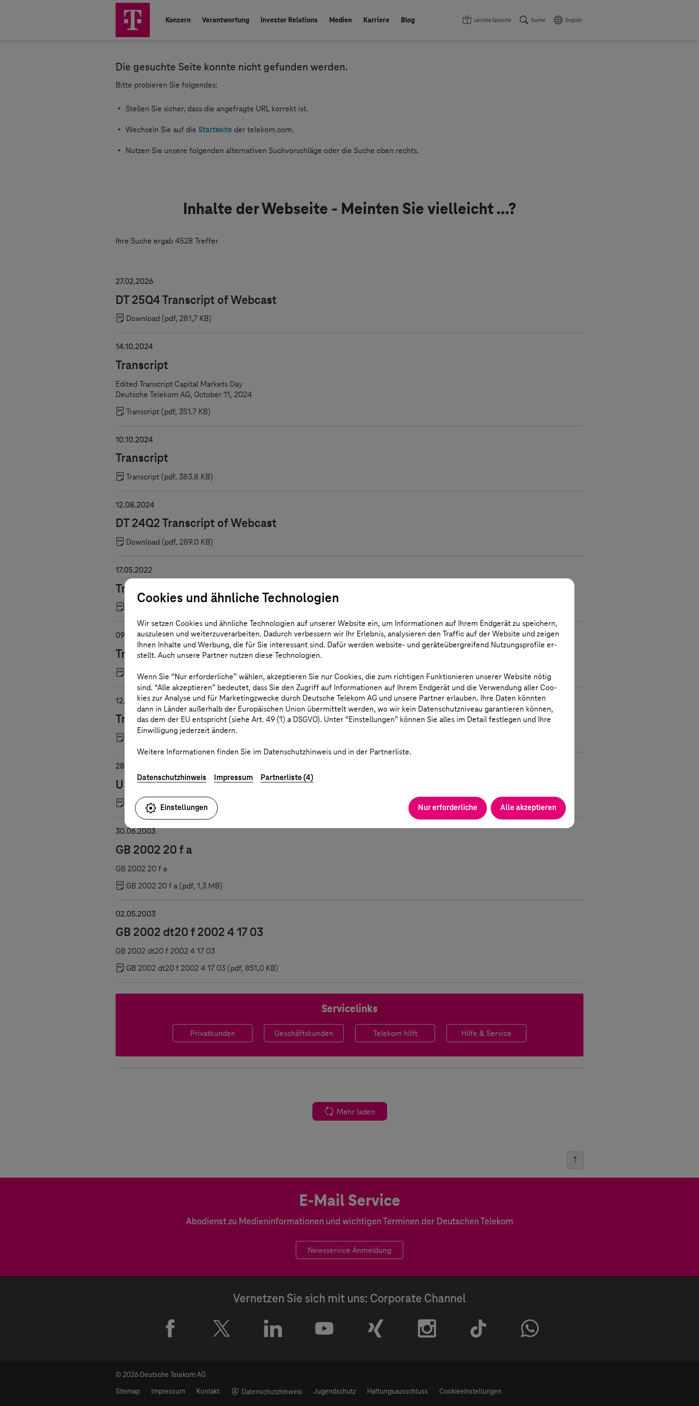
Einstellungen (184, 807)
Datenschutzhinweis (171, 777)
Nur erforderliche (447, 807)
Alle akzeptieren (528, 807)
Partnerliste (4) (287, 777)
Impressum (233, 777)
